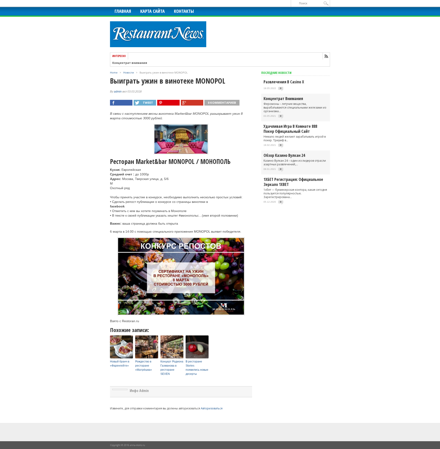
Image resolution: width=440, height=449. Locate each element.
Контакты (184, 11)
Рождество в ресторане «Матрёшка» (143, 365)
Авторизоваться (212, 408)
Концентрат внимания (129, 63)
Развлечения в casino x (284, 81)
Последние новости (276, 73)
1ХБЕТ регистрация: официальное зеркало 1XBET (293, 182)
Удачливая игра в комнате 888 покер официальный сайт (290, 129)
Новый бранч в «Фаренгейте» (119, 363)
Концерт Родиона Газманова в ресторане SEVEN (171, 368)
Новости (128, 72)
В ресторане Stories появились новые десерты (197, 368)
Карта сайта (152, 11)
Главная (123, 11)
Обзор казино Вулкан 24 (284, 155)
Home (114, 72)
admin (118, 91)
